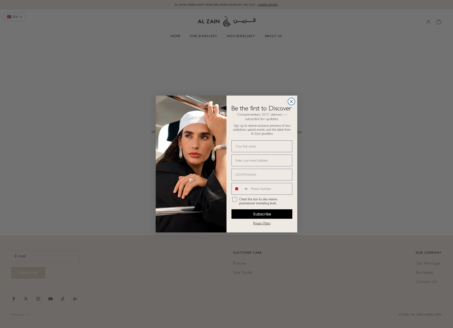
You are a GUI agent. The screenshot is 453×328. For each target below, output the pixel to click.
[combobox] (240, 188)
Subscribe (262, 214)
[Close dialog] (291, 101)
